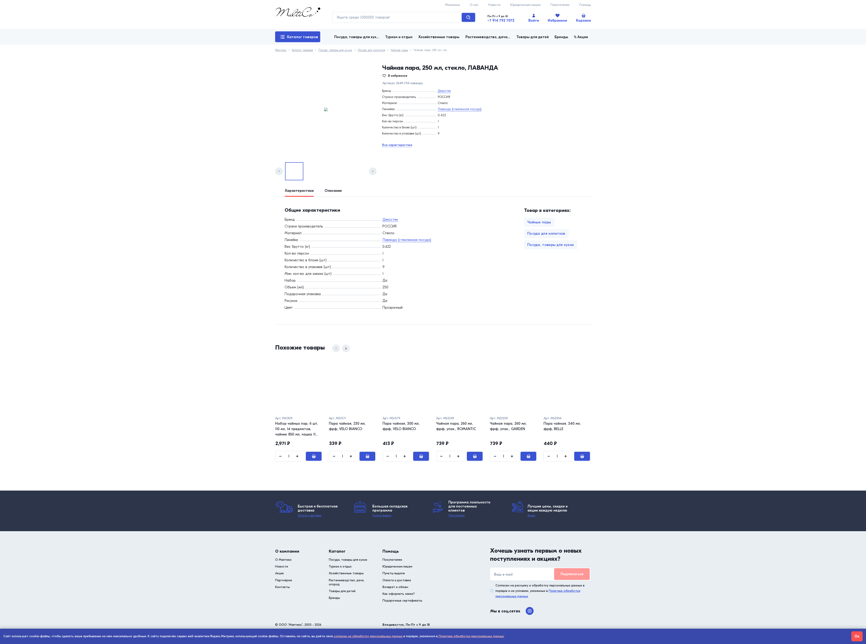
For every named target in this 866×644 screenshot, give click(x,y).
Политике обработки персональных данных (471, 636)
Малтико (280, 50)
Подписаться (571, 574)
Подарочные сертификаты (402, 600)
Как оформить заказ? (398, 594)
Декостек (444, 91)
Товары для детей (342, 591)
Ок (856, 636)
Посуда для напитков (371, 50)
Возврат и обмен (395, 587)
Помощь (585, 5)
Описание (333, 191)
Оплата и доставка (309, 515)
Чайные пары (399, 50)
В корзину (314, 456)
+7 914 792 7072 (500, 21)
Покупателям (559, 5)
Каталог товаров (302, 37)
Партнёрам (283, 580)
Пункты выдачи (381, 515)
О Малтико (283, 560)
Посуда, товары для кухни (335, 50)
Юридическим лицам (525, 5)
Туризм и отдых (340, 566)
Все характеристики (397, 145)
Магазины (452, 5)
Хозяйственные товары (346, 573)
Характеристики (299, 191)
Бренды (334, 598)
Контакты (282, 587)
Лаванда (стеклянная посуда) (459, 109)
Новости (494, 5)
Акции (531, 515)
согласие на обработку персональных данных (368, 636)
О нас (474, 5)
